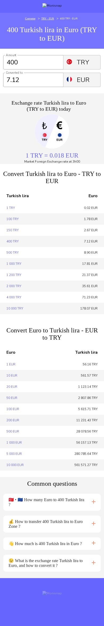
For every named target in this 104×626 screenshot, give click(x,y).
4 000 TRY (13, 297)
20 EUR (11, 387)
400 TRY (12, 241)
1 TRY (10, 208)
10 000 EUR (15, 465)
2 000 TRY (13, 286)
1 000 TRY (13, 264)
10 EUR (11, 375)
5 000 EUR (14, 454)
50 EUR (11, 398)
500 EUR (12, 431)
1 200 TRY (13, 275)
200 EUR (12, 420)
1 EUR (10, 364)
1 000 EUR (14, 442)
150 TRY (12, 230)
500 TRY (12, 252)
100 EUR (12, 409)
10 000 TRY (14, 308)
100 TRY (12, 219)
